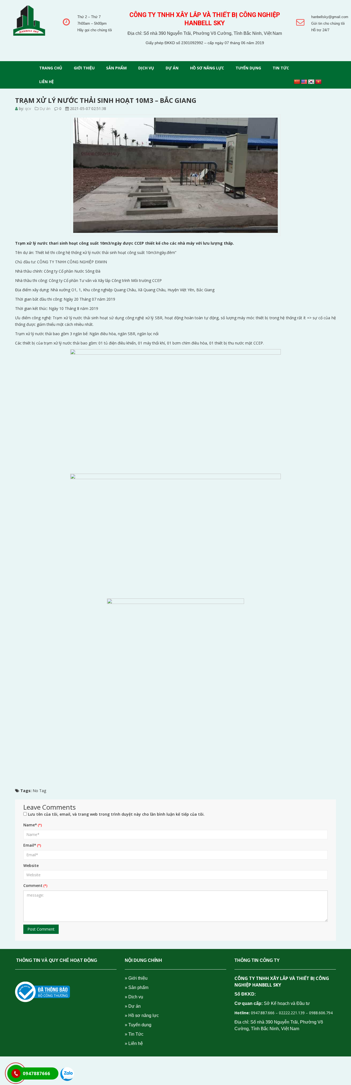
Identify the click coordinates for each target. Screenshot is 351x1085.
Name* (30, 824)
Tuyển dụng (248, 67)
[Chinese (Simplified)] (297, 82)
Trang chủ (50, 67)
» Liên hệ (134, 1043)
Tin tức (281, 67)
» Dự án (133, 1006)
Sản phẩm (116, 67)
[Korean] (311, 82)
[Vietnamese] (318, 82)
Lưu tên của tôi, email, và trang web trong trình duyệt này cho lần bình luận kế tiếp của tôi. (116, 814)
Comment (33, 885)
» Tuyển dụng (138, 1024)
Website (31, 865)
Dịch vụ (146, 67)
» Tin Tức (134, 1034)
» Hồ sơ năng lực (142, 1015)
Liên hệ (46, 81)
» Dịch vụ (134, 996)
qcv (28, 108)
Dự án (172, 67)
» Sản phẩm (136, 987)
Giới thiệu (84, 67)
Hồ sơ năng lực (207, 67)
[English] (304, 82)
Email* (29, 845)
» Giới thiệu (136, 978)
